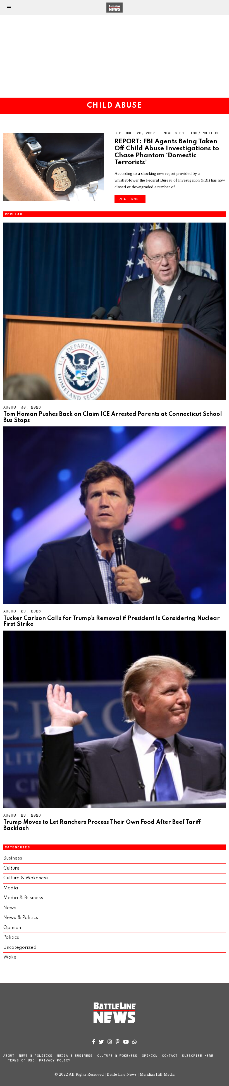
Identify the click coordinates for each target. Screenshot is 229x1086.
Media (10, 888)
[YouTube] (126, 1041)
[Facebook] (94, 1041)
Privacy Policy (54, 1060)
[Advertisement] (114, 56)
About (9, 1055)
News (9, 908)
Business (12, 858)
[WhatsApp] (134, 1041)
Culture (11, 868)
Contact (170, 1055)
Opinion (12, 927)
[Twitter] (101, 1041)
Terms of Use (21, 1060)
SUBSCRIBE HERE (197, 1055)
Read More (130, 199)
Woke (9, 957)
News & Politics (180, 133)
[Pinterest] (117, 1041)
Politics (211, 133)
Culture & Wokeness (25, 878)
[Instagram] (109, 1041)
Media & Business (23, 898)
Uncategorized (20, 947)
